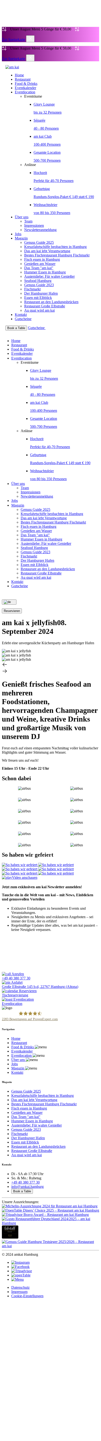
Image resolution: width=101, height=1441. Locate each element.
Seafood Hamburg (37, 281)
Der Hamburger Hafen (41, 293)
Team (28, 221)
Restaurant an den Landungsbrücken (51, 302)
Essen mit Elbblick (38, 298)
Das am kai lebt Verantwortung (47, 251)
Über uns (21, 217)
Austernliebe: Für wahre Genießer (49, 276)
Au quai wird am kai (39, 310)
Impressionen (34, 225)
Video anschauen (24, 877)
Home (19, 75)
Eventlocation (25, 92)
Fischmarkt (32, 289)
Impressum (19, 1292)
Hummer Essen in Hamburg (45, 272)
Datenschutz (20, 1287)
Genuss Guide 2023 (39, 285)
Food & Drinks (26, 84)
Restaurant (23, 79)
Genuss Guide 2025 (39, 242)
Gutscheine (23, 319)
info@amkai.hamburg (27, 1187)
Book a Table (22, 1191)
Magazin (21, 238)
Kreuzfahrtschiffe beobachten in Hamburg (55, 247)
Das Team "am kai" (38, 268)
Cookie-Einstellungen (27, 1296)
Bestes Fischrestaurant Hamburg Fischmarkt (56, 255)
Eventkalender (25, 88)
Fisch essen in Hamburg (42, 259)
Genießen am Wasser (39, 264)
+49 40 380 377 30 (25, 1182)
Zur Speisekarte (13, 39)
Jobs (18, 234)
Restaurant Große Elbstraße (44, 306)
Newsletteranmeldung (40, 230)
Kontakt (21, 315)
